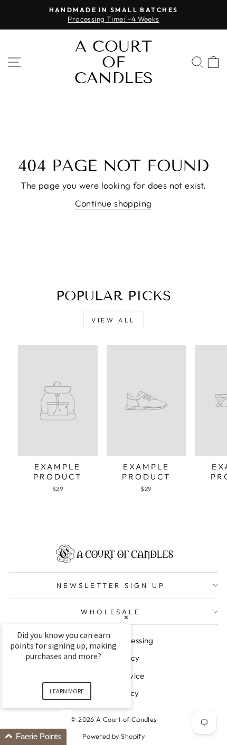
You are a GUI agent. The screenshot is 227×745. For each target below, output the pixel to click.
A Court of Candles (113, 62)
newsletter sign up (111, 585)
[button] (79, 737)
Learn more (67, 691)
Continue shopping (113, 203)
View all (113, 320)
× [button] (126, 617)
